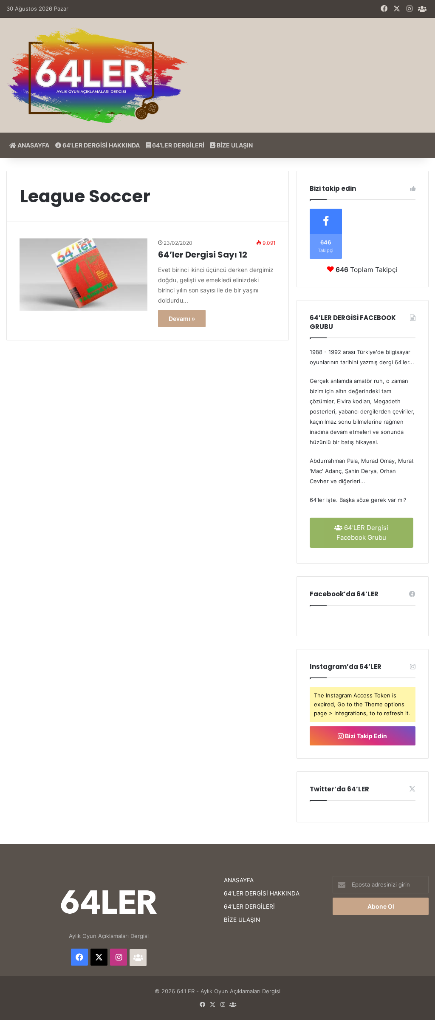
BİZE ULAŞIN (234, 145)
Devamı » (182, 318)
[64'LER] (97, 75)
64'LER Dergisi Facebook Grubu (362, 532)
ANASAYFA (32, 145)
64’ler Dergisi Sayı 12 (202, 255)
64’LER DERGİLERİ (177, 145)
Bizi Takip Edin (365, 736)
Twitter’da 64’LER (339, 789)
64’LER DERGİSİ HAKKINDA (100, 145)
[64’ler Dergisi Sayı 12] (83, 274)
